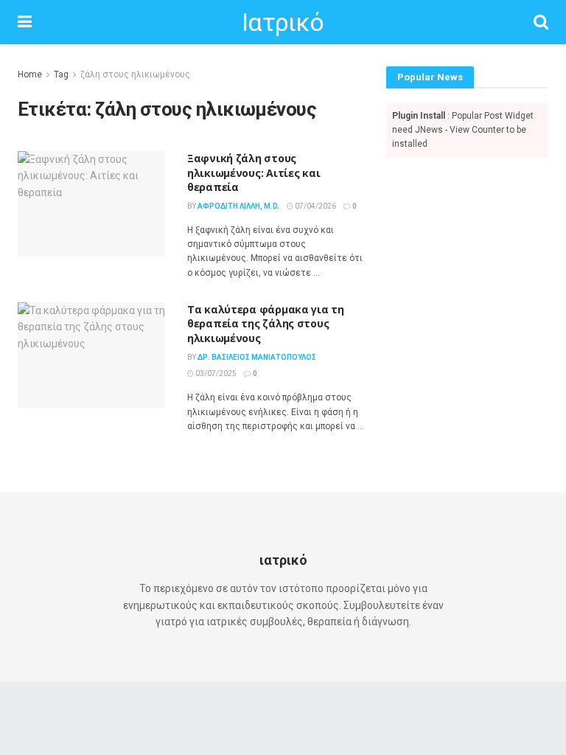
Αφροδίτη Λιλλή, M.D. (238, 206)
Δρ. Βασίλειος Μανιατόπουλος (257, 357)
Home (30, 74)
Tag (61, 74)
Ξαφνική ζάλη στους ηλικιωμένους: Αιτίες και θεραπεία (253, 172)
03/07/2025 (215, 373)
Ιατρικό (283, 22)
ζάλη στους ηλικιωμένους (135, 74)
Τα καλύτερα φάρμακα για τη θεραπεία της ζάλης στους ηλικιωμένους (265, 323)
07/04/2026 (314, 206)
